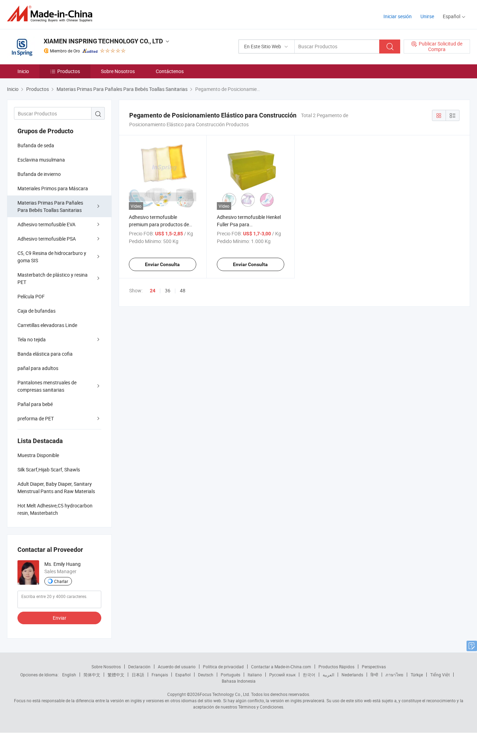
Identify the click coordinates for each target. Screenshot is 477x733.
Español (183, 674)
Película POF (31, 296)
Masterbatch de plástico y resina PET (52, 278)
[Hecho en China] (52, 14)
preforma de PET (35, 418)
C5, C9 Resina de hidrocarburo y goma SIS (51, 257)
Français (160, 674)
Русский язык (282, 674)
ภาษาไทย (394, 674)
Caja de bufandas (36, 310)
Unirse (427, 16)
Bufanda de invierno (39, 174)
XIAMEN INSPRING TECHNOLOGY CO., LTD (103, 41)
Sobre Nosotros (118, 71)
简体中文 (91, 674)
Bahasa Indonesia (239, 681)
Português (230, 674)
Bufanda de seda (35, 145)
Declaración (139, 666)
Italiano (255, 674)
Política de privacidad (223, 666)
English (69, 674)
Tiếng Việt (440, 674)
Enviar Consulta (162, 264)
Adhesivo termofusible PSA (46, 238)
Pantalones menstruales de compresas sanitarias (46, 386)
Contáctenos (170, 71)
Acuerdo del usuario (177, 666)
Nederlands (352, 674)
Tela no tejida (31, 339)
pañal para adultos (37, 368)
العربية (328, 674)
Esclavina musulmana (41, 159)
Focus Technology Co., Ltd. (225, 694)
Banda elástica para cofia (45, 353)
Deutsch (205, 674)
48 (182, 290)
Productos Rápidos (336, 666)
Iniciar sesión (397, 16)
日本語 (138, 674)
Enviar (59, 617)
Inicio (23, 71)
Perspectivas (374, 666)
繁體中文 (116, 674)
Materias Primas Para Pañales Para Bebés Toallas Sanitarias (50, 206)
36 (167, 290)
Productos (68, 71)
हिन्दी (374, 674)
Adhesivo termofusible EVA (46, 224)
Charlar (61, 581)
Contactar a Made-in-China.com (281, 666)
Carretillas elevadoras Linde (47, 325)
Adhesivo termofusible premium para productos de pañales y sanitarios (159, 224)
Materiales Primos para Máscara (52, 188)
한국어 (309, 674)
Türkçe (417, 674)
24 (152, 290)
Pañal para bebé (35, 404)
